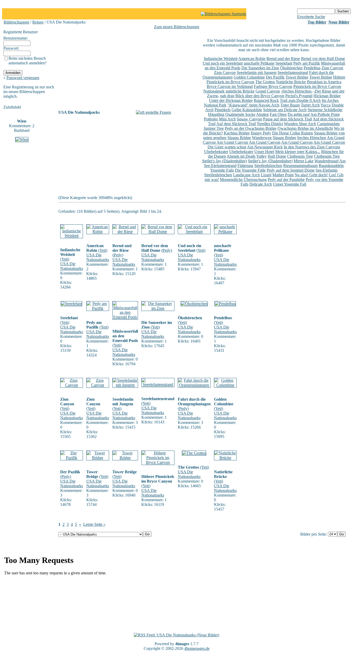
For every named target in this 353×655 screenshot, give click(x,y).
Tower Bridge (297, 77)
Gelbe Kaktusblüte (247, 110)
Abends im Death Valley (247, 156)
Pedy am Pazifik (306, 63)
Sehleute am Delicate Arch (284, 110)
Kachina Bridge (237, 133)
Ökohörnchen (291, 68)
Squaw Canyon (249, 119)
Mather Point (283, 175)
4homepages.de (197, 648)
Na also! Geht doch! (311, 175)
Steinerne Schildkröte (325, 110)
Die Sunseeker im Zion (260, 68)
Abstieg (262, 114)
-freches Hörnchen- (296, 91)
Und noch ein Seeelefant (223, 63)
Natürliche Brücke (291, 82)
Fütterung (245, 165)
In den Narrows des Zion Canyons (312, 147)
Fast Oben (278, 114)
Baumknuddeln (331, 165)
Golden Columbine (249, 77)
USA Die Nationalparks (71, 266)
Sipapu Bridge (239, 137)
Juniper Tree (214, 128)
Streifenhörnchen (268, 165)
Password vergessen (22, 77)
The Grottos (265, 82)
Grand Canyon (268, 91)
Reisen (37, 22)
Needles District (270, 123)
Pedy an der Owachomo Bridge (251, 128)
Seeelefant (283, 63)
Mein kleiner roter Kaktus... (297, 151)
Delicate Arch (260, 184)
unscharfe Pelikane (259, 63)
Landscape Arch (246, 175)
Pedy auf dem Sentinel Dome (290, 170)
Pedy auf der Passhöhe (286, 179)
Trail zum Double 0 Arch (300, 100)
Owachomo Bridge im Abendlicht (305, 128)
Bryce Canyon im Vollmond (230, 86)
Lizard (266, 175)
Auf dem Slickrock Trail (236, 123)
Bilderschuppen (16, 22)
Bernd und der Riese (283, 58)
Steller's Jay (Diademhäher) (224, 161)
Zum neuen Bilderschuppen (176, 27)
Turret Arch (310, 105)
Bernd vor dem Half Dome (323, 58)
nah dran (227, 96)
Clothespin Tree (300, 156)
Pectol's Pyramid (298, 96)
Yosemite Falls (222, 170)
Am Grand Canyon (232, 142)
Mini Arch (227, 119)
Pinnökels (222, 110)
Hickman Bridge (327, 96)
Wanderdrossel (326, 161)
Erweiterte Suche (311, 16)
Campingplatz (328, 123)
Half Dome (277, 156)
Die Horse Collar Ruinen (292, 133)
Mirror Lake (303, 161)
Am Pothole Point (325, 114)
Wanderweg (262, 137)
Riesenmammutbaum (300, 165)
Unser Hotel (264, 151)
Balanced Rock (266, 100)
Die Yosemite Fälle (250, 170)
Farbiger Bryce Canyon (273, 86)
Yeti (65, 259)
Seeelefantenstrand (293, 72)
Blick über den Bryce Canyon (259, 96)
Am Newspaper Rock (265, 147)
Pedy (118, 255)
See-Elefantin (326, 170)
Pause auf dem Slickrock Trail (287, 119)
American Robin (251, 58)
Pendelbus (312, 68)
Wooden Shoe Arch (300, 123)
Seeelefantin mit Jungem (257, 72)
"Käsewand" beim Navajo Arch (253, 105)
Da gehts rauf (299, 114)
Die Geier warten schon (227, 147)
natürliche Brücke (240, 91)
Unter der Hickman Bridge (231, 100)
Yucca (325, 105)
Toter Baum (290, 105)
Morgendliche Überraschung (243, 179)
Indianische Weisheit (220, 58)
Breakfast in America (324, 82)
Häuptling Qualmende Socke (231, 114)
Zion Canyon (332, 68)
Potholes (211, 119)
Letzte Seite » (94, 524)
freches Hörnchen (311, 137)
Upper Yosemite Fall (289, 184)
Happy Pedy (261, 133)
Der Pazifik (275, 77)
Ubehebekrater (216, 151)
